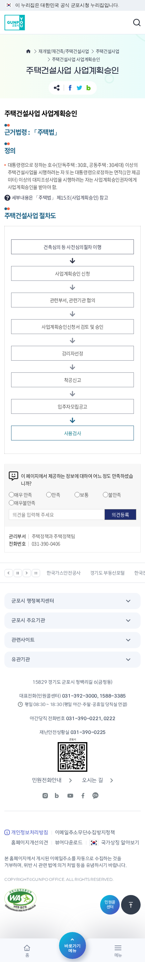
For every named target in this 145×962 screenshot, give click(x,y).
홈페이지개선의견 (29, 843)
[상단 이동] (131, 905)
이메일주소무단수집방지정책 (85, 833)
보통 (84, 494)
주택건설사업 (107, 51)
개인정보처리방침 (29, 833)
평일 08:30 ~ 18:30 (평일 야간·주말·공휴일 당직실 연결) (76, 704)
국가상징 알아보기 (120, 843)
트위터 (79, 88)
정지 (17, 573)
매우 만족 (23, 494)
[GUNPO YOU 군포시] (14, 22)
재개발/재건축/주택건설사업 (63, 51)
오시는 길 (92, 780)
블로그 (88, 88)
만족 (56, 494)
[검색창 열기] (137, 22)
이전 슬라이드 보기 (8, 573)
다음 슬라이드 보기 (27, 573)
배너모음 (36, 573)
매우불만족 (24, 502)
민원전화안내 (47, 780)
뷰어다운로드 (69, 843)
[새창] (47, 796)
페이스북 (70, 88)
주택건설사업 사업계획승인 (76, 59)
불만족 (114, 494)
